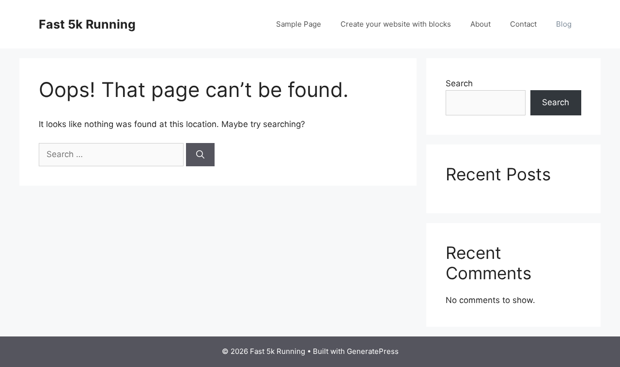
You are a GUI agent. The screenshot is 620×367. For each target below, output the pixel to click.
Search (459, 83)
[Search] (200, 154)
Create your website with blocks (396, 24)
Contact (523, 24)
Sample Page (298, 24)
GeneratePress (373, 351)
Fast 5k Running (87, 24)
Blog (564, 24)
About (480, 24)
